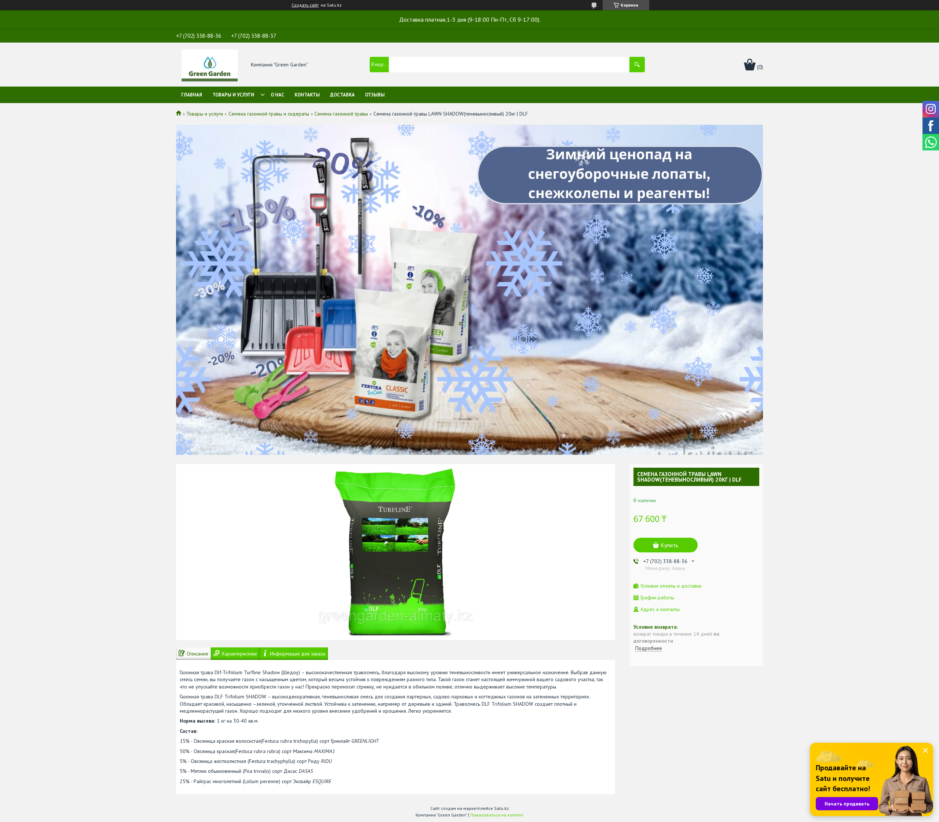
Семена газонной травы (341, 113)
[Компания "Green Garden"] (210, 65)
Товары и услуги (233, 95)
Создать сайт (305, 5)
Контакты (307, 95)
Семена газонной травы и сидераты (269, 113)
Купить (669, 545)
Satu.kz (501, 808)
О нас (277, 95)
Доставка (342, 95)
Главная (191, 95)
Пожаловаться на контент (496, 815)
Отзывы (375, 95)
